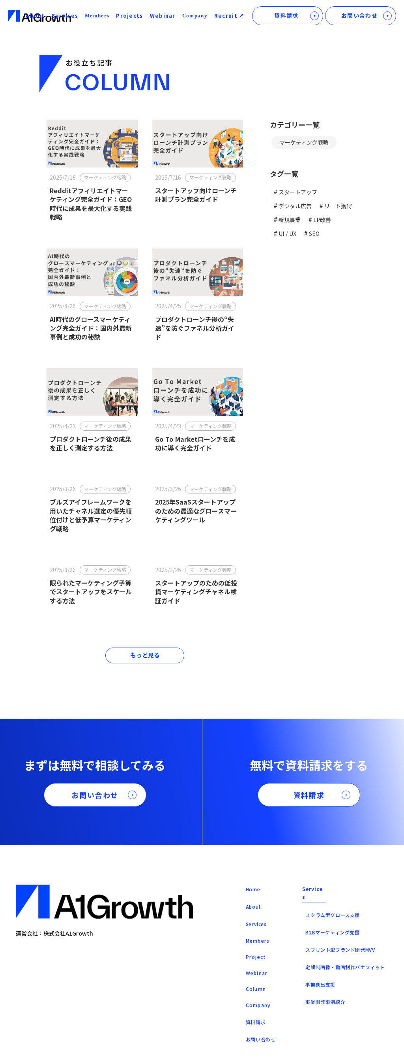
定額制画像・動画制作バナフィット (345, 967)
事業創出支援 (320, 984)
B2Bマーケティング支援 (332, 932)
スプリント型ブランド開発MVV (340, 949)
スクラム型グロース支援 (332, 914)
